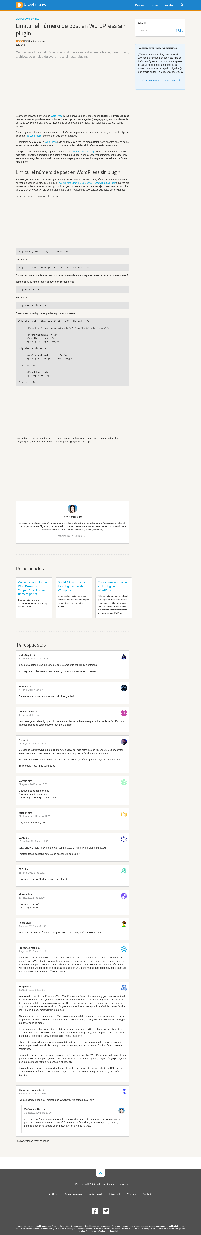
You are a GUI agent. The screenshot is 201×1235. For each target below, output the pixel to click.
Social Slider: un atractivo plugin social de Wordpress (73, 586)
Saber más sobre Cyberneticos (158, 80)
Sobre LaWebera (73, 1194)
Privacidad (114, 1194)
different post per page (83, 151)
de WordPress (34, 136)
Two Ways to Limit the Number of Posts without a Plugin (87, 183)
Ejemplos (168, 5)
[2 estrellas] (19, 41)
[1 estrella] (17, 41)
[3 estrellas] (21, 41)
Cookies (131, 1194)
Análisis (53, 1194)
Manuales (139, 5)
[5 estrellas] (26, 41)
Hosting (154, 5)
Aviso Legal (95, 1194)
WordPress (56, 116)
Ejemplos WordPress (27, 18)
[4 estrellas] (24, 41)
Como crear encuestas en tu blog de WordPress (113, 586)
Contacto (147, 1194)
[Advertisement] (72, 89)
